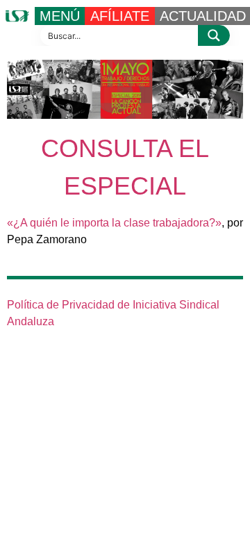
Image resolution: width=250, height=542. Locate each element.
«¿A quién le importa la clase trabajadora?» (114, 223)
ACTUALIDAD (203, 16)
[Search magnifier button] (214, 35)
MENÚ (60, 16)
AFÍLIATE (119, 16)
